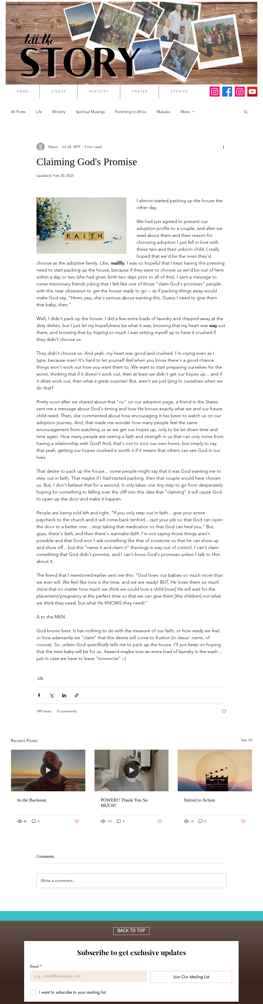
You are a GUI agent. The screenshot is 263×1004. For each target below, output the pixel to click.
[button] (245, 111)
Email (36, 966)
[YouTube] (252, 92)
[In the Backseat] (48, 770)
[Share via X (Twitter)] (51, 695)
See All (246, 740)
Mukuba (163, 111)
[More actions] (223, 147)
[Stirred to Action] (215, 770)
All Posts (18, 111)
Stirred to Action (199, 800)
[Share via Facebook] (38, 695)
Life (39, 111)
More (185, 111)
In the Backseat (31, 800)
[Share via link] (76, 695)
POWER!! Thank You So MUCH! (124, 802)
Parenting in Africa (130, 111)
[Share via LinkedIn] (64, 695)
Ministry (58, 111)
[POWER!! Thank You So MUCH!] (132, 770)
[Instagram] (215, 92)
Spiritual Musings (90, 111)
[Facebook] (227, 92)
